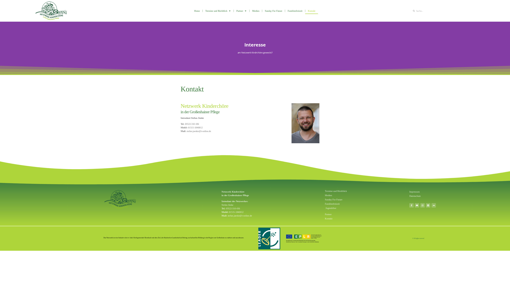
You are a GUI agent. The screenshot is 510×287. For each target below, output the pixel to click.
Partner (239, 11)
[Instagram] (422, 205)
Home (197, 11)
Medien (255, 11)
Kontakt (311, 11)
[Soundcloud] (434, 205)
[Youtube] (417, 205)
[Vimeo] (428, 205)
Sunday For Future (273, 11)
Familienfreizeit (295, 11)
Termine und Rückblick (216, 11)
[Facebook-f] (411, 205)
